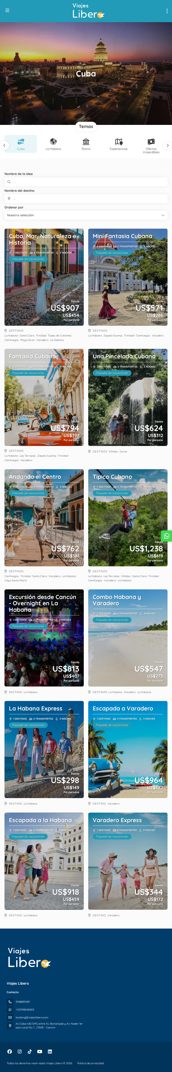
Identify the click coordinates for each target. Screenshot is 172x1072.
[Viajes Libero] (29, 957)
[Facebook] (9, 1051)
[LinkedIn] (50, 1051)
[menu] (167, 11)
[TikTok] (29, 1051)
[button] (4, 145)
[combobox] (86, 198)
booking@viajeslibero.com (32, 1017)
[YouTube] (40, 1051)
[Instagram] (19, 1051)
